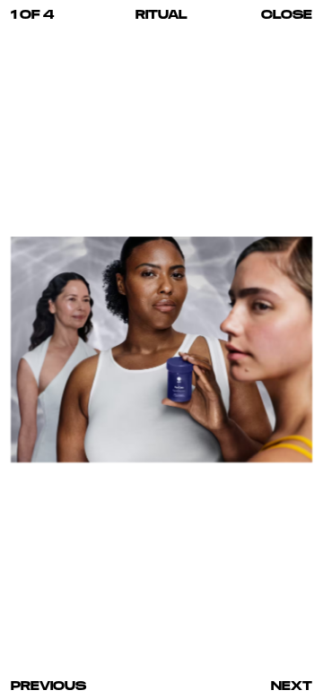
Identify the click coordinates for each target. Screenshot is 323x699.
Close (286, 14)
